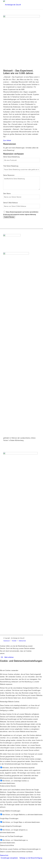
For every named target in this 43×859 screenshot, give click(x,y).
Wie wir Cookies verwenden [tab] (9, 670)
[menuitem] (6, 640)
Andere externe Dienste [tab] (8, 786)
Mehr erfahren (9, 657)
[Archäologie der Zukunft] (17, 4)
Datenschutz (4, 855)
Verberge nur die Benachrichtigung (30, 858)
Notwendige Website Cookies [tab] (9, 701)
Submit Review (9, 217)
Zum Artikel (7, 140)
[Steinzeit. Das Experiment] (21, 17)
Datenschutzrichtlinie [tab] (7, 845)
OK (2, 657)
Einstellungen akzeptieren (9, 858)
